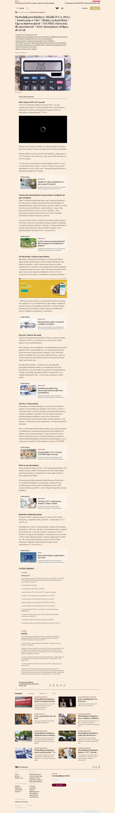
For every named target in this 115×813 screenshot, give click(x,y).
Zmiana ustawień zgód (35, 776)
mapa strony (18, 805)
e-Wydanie (85, 8)
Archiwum (18, 791)
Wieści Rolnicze (34, 795)
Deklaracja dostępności (35, 781)
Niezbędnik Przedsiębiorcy (37, 12)
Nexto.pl (32, 790)
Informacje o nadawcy (35, 779)
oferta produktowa (20, 807)
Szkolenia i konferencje (21, 802)
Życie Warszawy (34, 797)
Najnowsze (43, 693)
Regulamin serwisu (34, 778)
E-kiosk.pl (32, 786)
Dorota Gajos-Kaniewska (26, 96)
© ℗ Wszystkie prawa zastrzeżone (29, 684)
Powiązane (18, 693)
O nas (16, 774)
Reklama (17, 786)
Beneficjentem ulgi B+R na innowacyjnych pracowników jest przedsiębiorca (50, 390)
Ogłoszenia (18, 788)
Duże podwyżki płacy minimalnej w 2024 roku (51, 556)
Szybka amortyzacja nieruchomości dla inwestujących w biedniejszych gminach (51, 243)
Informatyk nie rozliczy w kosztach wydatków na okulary (51, 323)
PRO (62, 8)
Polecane (31, 693)
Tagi (53, 693)
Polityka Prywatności (35, 774)
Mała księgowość (34, 791)
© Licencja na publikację (26, 682)
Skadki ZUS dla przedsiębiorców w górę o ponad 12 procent (51, 183)
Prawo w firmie (25, 12)
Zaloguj (95, 8)
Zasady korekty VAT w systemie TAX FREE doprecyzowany (50, 453)
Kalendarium (29, 805)
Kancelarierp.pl (34, 793)
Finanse (40, 552)
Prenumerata (19, 790)
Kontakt (17, 776)
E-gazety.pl (33, 788)
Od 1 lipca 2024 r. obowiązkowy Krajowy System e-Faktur (50, 502)
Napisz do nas (19, 778)
